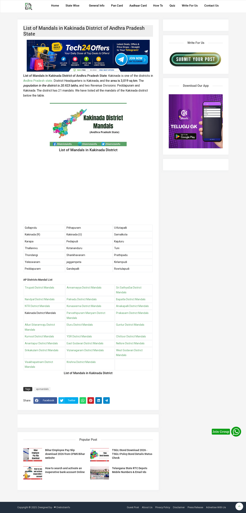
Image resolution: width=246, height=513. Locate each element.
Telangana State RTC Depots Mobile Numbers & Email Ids (129, 470)
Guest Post (133, 507)
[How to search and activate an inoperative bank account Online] (32, 473)
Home (55, 5)
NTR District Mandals (37, 306)
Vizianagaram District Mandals (85, 350)
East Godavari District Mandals (85, 343)
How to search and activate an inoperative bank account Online (65, 470)
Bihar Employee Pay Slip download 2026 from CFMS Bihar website (65, 454)
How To (158, 5)
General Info (97, 5)
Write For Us (190, 5)
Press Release (195, 507)
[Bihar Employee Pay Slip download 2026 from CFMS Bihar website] (32, 454)
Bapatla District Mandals (130, 299)
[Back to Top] (239, 506)
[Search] (224, 6)
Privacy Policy (162, 507)
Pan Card (117, 5)
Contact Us (211, 5)
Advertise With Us (216, 507)
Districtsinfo (63, 507)
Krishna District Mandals (81, 362)
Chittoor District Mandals (131, 336)
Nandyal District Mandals (40, 299)
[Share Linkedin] (98, 400)
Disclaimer (179, 507)
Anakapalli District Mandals (132, 306)
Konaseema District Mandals (84, 306)
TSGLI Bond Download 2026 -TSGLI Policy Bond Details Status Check (132, 454)
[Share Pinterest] (90, 400)
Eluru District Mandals (80, 324)
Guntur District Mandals (130, 324)
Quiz (172, 5)
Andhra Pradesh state (37, 81)
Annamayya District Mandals (84, 287)
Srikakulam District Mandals (41, 350)
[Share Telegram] (106, 400)
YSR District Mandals (79, 336)
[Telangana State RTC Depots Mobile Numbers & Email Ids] (99, 473)
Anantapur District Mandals (41, 343)
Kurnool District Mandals (39, 336)
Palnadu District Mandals (82, 299)
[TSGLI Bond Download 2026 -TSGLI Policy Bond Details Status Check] (99, 454)
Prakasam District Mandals (132, 312)
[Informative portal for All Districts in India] (29, 6)
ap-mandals (42, 389)
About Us (147, 507)
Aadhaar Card (138, 5)
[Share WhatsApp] (83, 400)
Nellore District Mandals (130, 343)
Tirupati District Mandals (39, 287)
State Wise (72, 5)
